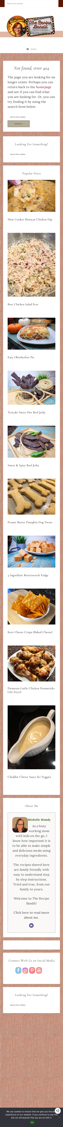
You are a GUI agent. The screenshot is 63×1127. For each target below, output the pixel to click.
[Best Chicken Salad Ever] (31, 265)
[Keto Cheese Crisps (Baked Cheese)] (31, 607)
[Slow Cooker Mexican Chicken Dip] (31, 196)
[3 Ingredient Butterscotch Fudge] (31, 552)
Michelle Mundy (39, 819)
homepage (44, 87)
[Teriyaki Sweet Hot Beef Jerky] (31, 388)
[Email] (31, 925)
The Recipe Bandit (31, 26)
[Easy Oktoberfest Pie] (31, 334)
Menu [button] (34, 49)
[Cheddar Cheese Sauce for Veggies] (31, 738)
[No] (59, 1117)
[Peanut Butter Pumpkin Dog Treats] (31, 497)
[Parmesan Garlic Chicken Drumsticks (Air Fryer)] (31, 664)
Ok (32, 1122)
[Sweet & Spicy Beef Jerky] (31, 442)
